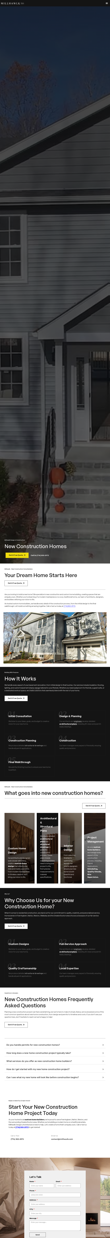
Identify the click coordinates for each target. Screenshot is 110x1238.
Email (58, 1181)
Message (33, 1218)
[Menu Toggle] (107, 3)
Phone (32, 1191)
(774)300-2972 (69, 606)
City (31, 1209)
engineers (78, 721)
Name (31, 1181)
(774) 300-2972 (22, 1127)
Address (33, 1200)
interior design (34, 688)
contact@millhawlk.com (62, 1139)
